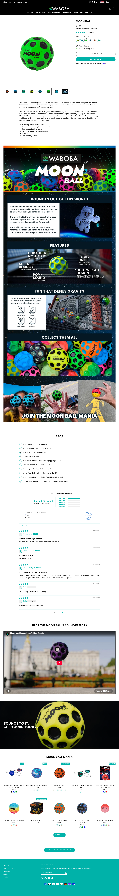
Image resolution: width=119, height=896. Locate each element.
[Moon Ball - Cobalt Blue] (61, 790)
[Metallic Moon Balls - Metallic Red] (37, 790)
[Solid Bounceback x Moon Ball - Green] (16, 792)
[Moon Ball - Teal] (65, 790)
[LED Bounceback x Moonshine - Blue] (104, 792)
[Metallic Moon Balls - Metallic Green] (39, 790)
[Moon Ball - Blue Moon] (56, 790)
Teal (99, 40)
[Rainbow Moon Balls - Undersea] (14, 825)
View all (59, 835)
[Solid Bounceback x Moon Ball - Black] (11, 792)
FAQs (25, 2)
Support (19, 2)
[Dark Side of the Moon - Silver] (80, 827)
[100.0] (88, 515)
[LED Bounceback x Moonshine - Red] (106, 792)
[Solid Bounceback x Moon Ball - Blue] (14, 792)
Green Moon (86, 40)
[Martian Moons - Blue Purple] (57, 825)
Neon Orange (94, 40)
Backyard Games (54, 12)
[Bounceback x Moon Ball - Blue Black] (81, 792)
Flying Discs (78, 12)
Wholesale (6, 871)
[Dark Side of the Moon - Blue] (84, 827)
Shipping (78, 28)
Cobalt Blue (90, 40)
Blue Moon (82, 40)
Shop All (30, 12)
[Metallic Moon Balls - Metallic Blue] (34, 790)
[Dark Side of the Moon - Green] (82, 827)
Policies (5, 874)
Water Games (40, 12)
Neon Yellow (78, 40)
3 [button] (59, 612)
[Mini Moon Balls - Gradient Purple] (104, 825)
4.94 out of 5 (48, 501)
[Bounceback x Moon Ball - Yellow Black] (83, 792)
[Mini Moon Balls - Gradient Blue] (101, 825)
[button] (80, 32)
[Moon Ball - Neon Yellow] (53, 790)
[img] (23, 531)
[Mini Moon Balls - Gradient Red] (108, 825)
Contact (12, 2)
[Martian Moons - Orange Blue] (62, 825)
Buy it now (95, 59)
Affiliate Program (8, 868)
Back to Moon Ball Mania (61, 850)
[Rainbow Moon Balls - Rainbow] (11, 825)
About (5, 2)
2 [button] (57, 612)
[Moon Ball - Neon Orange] (63, 790)
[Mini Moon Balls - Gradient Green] (106, 825)
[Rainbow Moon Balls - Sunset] (16, 825)
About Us (6, 865)
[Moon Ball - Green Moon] (58, 790)
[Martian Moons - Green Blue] (59, 825)
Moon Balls (67, 12)
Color (84, 37)
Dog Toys (88, 12)
